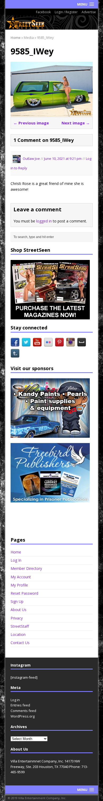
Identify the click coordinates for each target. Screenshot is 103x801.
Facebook (43, 12)
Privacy (17, 618)
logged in (44, 220)
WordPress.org (23, 716)
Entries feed (20, 705)
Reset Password (24, 593)
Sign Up (17, 601)
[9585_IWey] (52, 113)
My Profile (19, 585)
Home (16, 552)
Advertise (89, 12)
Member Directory (26, 568)
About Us (18, 609)
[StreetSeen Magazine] (51, 22)
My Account (21, 576)
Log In (16, 560)
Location (18, 634)
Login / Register (66, 12)
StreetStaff (20, 626)
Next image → (76, 122)
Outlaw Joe (31, 158)
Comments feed (23, 710)
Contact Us (20, 642)
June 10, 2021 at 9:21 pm (63, 158)
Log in (15, 699)
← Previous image (31, 122)
